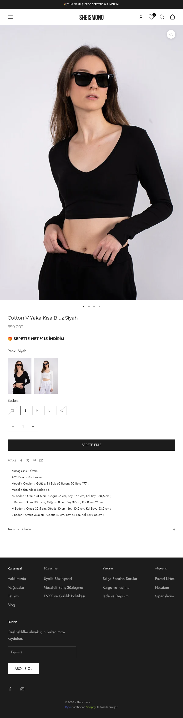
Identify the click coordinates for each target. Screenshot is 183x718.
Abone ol (23, 668)
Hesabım (162, 587)
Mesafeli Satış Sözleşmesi (64, 587)
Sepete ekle (92, 445)
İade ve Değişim (115, 596)
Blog (11, 605)
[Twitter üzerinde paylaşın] (28, 460)
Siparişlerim (164, 596)
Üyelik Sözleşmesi (58, 578)
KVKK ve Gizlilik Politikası (64, 596)
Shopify (91, 707)
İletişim (13, 596)
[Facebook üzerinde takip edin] (10, 689)
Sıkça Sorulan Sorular (120, 578)
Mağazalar (16, 587)
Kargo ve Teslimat (116, 587)
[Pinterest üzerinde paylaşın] (34, 460)
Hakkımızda (17, 578)
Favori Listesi (165, 578)
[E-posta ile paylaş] (41, 460)
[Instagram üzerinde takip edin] (22, 689)
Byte (68, 707)
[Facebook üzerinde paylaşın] (21, 460)
